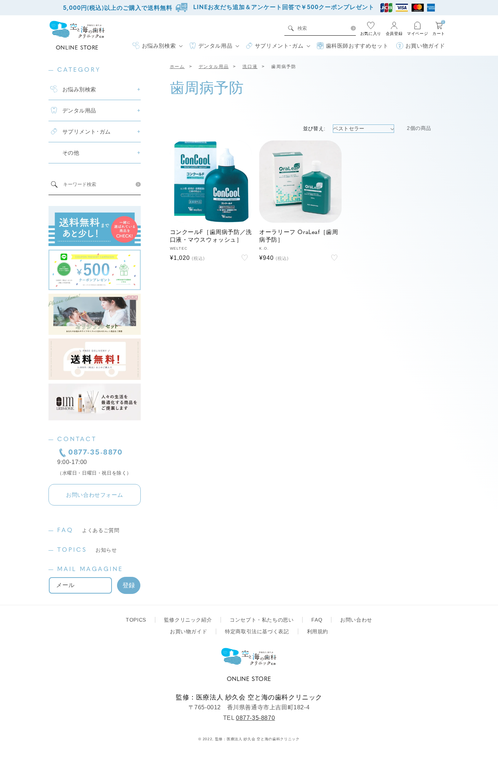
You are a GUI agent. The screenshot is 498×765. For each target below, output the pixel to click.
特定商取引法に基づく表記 (257, 631)
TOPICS (87, 550)
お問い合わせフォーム (94, 495)
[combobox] (321, 28)
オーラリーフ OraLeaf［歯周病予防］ (298, 236)
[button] (157, 46)
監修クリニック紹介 (188, 619)
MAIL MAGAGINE (90, 569)
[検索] (353, 28)
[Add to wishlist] (244, 257)
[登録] (128, 585)
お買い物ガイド (188, 631)
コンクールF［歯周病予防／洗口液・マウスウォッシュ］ (211, 236)
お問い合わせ (356, 619)
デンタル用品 (214, 66)
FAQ (88, 531)
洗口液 (249, 66)
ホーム (177, 66)
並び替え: (314, 128)
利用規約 (317, 631)
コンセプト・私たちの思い (261, 619)
